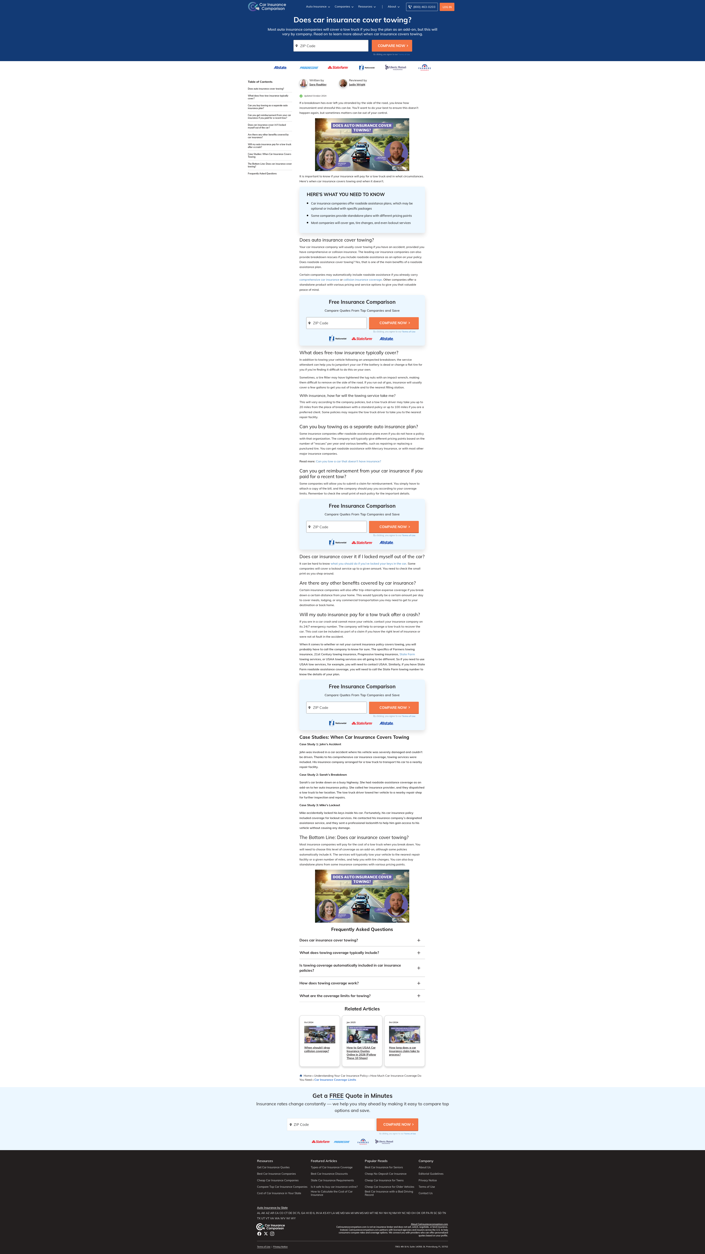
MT (372, 1213)
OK (418, 1213)
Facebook (259, 1233)
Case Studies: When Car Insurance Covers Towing (269, 155)
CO (281, 1213)
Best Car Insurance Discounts (329, 1173)
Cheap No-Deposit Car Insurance (385, 1173)
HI (307, 1213)
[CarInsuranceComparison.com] (267, 6)
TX (259, 1218)
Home (308, 1075)
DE (290, 1213)
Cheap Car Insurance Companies (278, 1180)
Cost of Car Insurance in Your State (279, 1193)
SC (435, 1213)
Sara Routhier (318, 84)
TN (444, 1213)
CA (277, 1213)
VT (267, 1218)
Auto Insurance (316, 6)
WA (277, 1218)
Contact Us (426, 1193)
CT (286, 1213)
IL (314, 1213)
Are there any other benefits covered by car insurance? (268, 136)
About (392, 6)
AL (259, 1213)
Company (426, 1161)
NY (399, 1213)
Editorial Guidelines (431, 1173)
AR (272, 1213)
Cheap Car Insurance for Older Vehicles (389, 1186)
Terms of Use (404, 54)
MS (362, 1213)
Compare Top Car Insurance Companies (282, 1186)
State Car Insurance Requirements (332, 1180)
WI (288, 1218)
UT (263, 1218)
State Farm (407, 654)
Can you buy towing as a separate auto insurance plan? (268, 107)
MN (357, 1213)
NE (376, 1213)
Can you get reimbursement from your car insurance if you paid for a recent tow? (269, 116)
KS (324, 1213)
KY (329, 1213)
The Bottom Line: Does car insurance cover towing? (270, 165)
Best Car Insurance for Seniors (384, 1167)
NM (394, 1213)
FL (298, 1213)
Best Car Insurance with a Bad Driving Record (389, 1193)
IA (320, 1213)
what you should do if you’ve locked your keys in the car (368, 563)
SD (440, 1213)
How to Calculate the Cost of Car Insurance (331, 1193)
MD (342, 1213)
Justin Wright (357, 84)
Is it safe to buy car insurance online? (334, 1186)
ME (338, 1213)
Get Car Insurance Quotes (273, 1167)
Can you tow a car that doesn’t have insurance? (348, 461)
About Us (425, 1167)
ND (408, 1213)
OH (413, 1213)
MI (352, 1213)
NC (404, 1213)
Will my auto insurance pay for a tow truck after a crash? (269, 145)
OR (423, 1213)
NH (386, 1213)
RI (431, 1213)
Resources (365, 6)
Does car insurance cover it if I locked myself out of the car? (267, 126)
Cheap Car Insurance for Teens (384, 1180)
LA (333, 1213)
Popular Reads (376, 1161)
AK (263, 1213)
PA (428, 1213)
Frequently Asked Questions (262, 173)
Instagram (272, 1233)
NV (381, 1213)
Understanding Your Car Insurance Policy (341, 1075)
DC (295, 1213)
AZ (268, 1213)
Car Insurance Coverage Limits (335, 1079)
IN (317, 1213)
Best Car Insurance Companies (276, 1173)
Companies (342, 6)
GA (303, 1213)
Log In (447, 7)
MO (366, 1213)
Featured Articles (324, 1161)
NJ (390, 1213)
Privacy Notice (428, 1180)
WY (293, 1218)
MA (348, 1213)
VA (272, 1218)
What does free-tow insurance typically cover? (268, 97)
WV (282, 1218)
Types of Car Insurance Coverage (331, 1167)
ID (311, 1213)
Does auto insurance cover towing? (266, 88)
